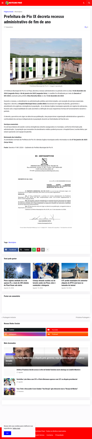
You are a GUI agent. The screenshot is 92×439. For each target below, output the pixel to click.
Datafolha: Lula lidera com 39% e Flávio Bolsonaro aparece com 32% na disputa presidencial (47, 379)
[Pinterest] (38, 250)
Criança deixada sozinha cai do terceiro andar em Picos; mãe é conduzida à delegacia (44, 283)
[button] (2, 3)
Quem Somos (39, 435)
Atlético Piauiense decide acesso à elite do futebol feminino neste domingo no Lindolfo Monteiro (48, 370)
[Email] (43, 250)
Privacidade (59, 435)
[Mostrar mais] (47, 250)
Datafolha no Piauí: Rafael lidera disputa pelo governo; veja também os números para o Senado (45, 359)
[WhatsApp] (34, 250)
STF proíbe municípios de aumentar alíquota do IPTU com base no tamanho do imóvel (74, 283)
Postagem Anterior (9, 317)
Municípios (18, 11)
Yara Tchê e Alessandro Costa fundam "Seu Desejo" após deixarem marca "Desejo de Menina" (47, 389)
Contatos (50, 435)
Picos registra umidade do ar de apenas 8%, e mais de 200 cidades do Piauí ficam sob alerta (16, 283)
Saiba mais (16, 428)
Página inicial (8, 11)
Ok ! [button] (7, 433)
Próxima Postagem (82, 317)
